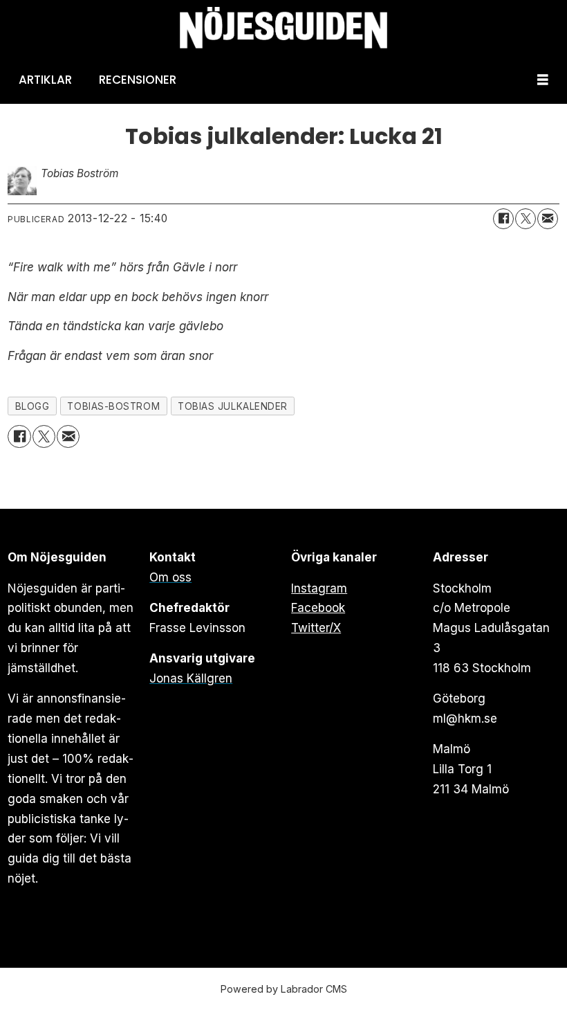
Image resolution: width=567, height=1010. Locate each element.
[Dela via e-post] (547, 218)
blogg (32, 406)
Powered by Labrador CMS (284, 989)
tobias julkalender (233, 406)
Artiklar (45, 79)
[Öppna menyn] (542, 80)
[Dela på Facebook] (503, 218)
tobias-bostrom (113, 406)
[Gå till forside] (283, 28)
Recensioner (137, 79)
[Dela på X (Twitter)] (525, 218)
